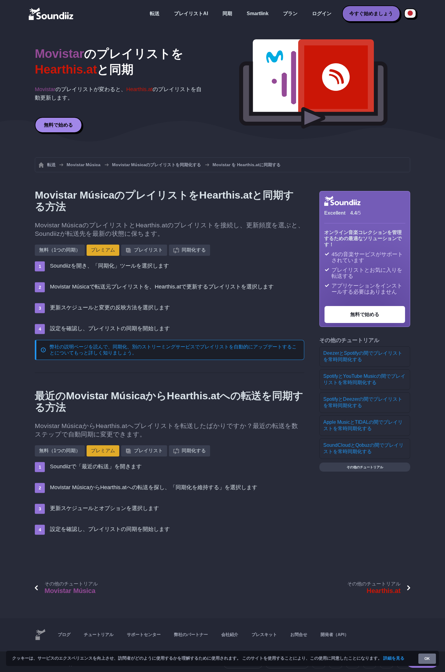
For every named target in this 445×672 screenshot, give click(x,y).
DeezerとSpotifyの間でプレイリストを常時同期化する (362, 356)
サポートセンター (144, 634)
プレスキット (264, 634)
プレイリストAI (191, 13)
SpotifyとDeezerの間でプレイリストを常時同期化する (362, 402)
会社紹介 (229, 634)
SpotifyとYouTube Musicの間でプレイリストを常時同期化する (364, 379)
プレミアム (103, 249)
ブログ (64, 634)
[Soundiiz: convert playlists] (40, 635)
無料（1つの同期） (60, 249)
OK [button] (427, 659)
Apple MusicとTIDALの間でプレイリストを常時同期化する (363, 425)
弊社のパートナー (191, 634)
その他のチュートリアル (365, 467)
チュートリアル (99, 634)
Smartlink (258, 13)
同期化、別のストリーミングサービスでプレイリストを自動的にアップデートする (202, 346)
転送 (155, 13)
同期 (227, 13)
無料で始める (58, 124)
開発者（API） (335, 634)
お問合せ (298, 634)
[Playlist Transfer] (51, 13)
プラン (290, 13)
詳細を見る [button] (393, 658)
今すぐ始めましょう (371, 13)
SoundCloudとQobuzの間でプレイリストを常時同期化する (363, 448)
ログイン (321, 13)
